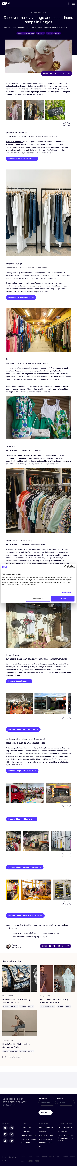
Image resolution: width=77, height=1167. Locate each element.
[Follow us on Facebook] (5, 1134)
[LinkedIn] (60, 73)
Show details (66, 592)
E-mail (60, 1098)
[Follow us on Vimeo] (11, 1140)
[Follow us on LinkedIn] (5, 1127)
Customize (37, 598)
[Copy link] (69, 73)
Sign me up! (45, 1112)
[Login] (69, 3)
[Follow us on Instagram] (11, 1127)
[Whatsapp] (64, 73)
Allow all (63, 598)
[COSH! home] (6, 3)
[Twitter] (55, 73)
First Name (42, 1098)
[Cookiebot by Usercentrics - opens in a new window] (66, 566)
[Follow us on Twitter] (11, 1134)
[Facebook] (51, 73)
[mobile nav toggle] (74, 3)
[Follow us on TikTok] (5, 1140)
